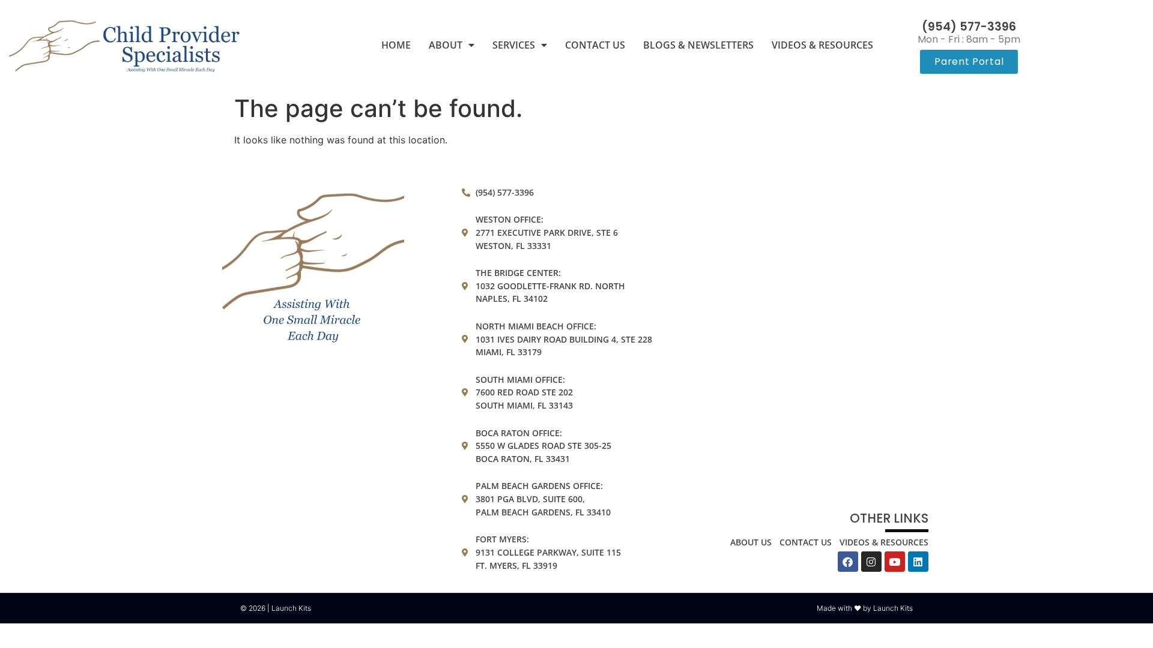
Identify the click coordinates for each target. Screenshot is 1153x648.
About (445, 45)
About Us (751, 542)
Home (396, 45)
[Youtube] (895, 561)
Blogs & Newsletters (698, 45)
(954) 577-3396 (969, 27)
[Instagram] (871, 561)
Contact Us (595, 45)
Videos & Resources (822, 45)
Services (513, 45)
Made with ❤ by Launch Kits (865, 608)
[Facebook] (848, 561)
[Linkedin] (918, 561)
